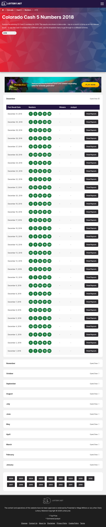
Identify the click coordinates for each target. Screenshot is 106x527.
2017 (11, 485)
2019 (81, 478)
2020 (71, 478)
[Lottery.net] (11, 5)
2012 (61, 485)
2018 (90, 478)
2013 (51, 485)
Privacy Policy (62, 523)
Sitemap (24, 523)
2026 (11, 478)
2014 (41, 485)
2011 (70, 485)
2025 (21, 478)
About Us (42, 523)
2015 (31, 485)
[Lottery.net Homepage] (3, 10)
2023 (41, 478)
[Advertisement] (53, 50)
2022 (51, 478)
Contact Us (33, 523)
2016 (21, 485)
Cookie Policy (74, 523)
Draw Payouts (91, 114)
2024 (31, 478)
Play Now (90, 85)
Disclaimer (51, 523)
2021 (61, 478)
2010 (81, 485)
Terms (82, 523)
